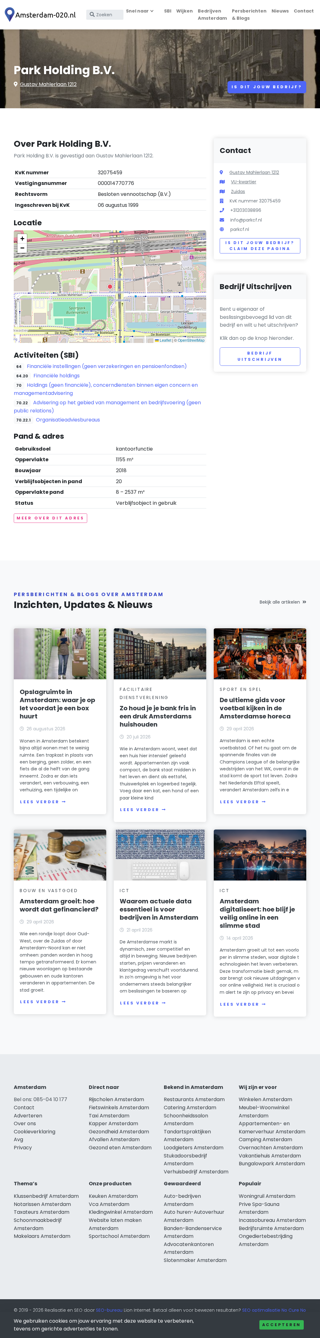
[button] (110, 286)
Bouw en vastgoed (49, 890)
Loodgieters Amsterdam (193, 1147)
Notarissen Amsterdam (42, 1204)
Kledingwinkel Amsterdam (121, 1212)
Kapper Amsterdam (113, 1123)
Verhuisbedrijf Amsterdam (196, 1171)
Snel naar (137, 11)
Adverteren (28, 1115)
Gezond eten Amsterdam (120, 1147)
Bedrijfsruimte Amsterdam (271, 1228)
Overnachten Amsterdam (271, 1147)
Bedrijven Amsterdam (212, 14)
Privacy (23, 1147)
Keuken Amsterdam (113, 1196)
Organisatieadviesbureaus (68, 419)
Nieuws (280, 11)
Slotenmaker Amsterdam (195, 1260)
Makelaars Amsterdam (42, 1236)
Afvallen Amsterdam (114, 1139)
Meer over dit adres (50, 518)
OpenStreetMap (191, 340)
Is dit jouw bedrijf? (267, 86)
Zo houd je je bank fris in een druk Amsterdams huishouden (158, 716)
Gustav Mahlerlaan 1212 (48, 84)
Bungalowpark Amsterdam (272, 1163)
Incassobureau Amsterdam (272, 1220)
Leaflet (165, 340)
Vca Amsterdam (109, 1204)
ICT (124, 890)
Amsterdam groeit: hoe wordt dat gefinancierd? (59, 905)
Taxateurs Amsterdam (41, 1212)
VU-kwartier (243, 182)
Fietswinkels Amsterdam (119, 1107)
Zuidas (238, 191)
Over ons (25, 1123)
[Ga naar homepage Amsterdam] (41, 14)
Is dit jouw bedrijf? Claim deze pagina (259, 246)
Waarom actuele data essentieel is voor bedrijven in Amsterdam (159, 909)
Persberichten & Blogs (249, 14)
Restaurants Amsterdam (194, 1099)
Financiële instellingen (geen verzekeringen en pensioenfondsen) (107, 366)
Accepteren (281, 1324)
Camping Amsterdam (265, 1139)
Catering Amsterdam (190, 1107)
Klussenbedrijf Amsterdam (46, 1196)
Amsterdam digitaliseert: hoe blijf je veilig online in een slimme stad (257, 913)
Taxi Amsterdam (109, 1115)
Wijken (184, 11)
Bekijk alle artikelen (280, 602)
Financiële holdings (56, 375)
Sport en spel (241, 689)
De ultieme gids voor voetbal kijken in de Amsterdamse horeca (255, 708)
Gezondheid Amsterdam (119, 1131)
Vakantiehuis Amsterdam (270, 1155)
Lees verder (39, 801)
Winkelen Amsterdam (265, 1099)
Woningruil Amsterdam (267, 1196)
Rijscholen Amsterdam (116, 1099)
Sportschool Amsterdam (119, 1236)
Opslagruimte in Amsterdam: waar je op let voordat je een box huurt (57, 704)
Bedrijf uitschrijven (260, 356)
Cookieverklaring (34, 1131)
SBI (167, 11)
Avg (18, 1139)
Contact (304, 11)
